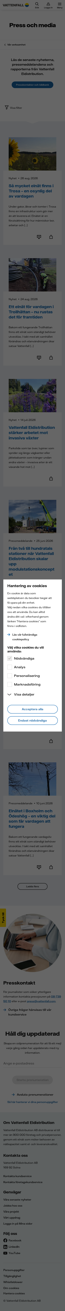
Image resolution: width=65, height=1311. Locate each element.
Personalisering (27, 676)
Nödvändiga (24, 658)
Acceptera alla (32, 709)
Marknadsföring (27, 684)
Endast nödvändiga (32, 720)
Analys (19, 667)
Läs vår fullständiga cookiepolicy (24, 637)
